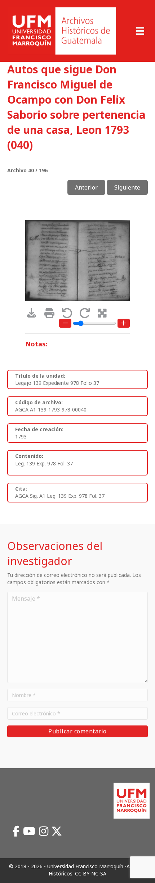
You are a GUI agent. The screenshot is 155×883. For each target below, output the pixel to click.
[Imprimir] (52, 314)
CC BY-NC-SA (90, 873)
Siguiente (127, 187)
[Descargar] (34, 314)
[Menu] (140, 31)
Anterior (86, 187)
